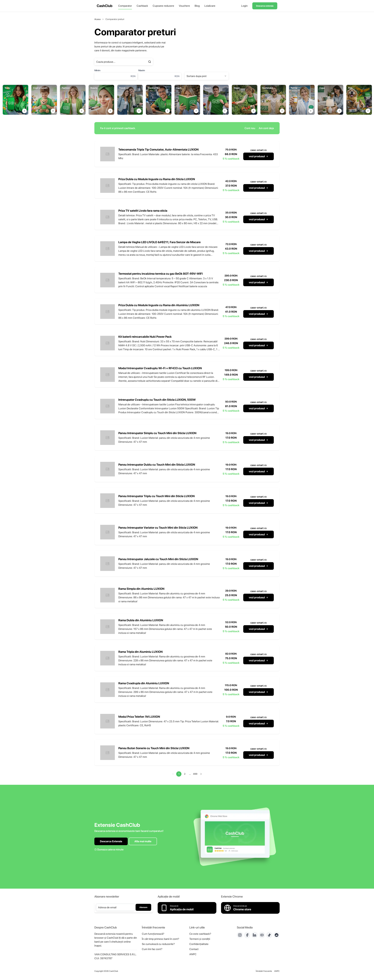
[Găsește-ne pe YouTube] (262, 935)
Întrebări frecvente (264, 971)
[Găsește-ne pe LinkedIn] (254, 935)
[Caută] (150, 62)
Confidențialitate (198, 944)
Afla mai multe (142, 841)
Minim (97, 70)
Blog (197, 5)
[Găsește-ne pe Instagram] (240, 935)
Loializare (209, 5)
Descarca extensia (264, 6)
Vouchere (184, 5)
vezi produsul (257, 156)
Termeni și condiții (199, 938)
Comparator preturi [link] (114, 19)
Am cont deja (266, 128)
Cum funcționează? (153, 933)
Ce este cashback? (200, 933)
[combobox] (206, 76)
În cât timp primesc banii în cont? (160, 938)
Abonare (143, 907)
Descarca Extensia (111, 841)
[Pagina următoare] (201, 774)
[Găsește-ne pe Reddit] (276, 935)
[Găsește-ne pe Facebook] (247, 935)
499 (195, 774)
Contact (194, 949)
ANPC (192, 954)
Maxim (141, 70)
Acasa (97, 19)
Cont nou (250, 128)
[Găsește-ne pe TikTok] (269, 935)
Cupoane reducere (163, 5)
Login (244, 5)
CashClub (104, 6)
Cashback (142, 5)
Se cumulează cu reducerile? (158, 944)
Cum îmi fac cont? (152, 949)
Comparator (125, 5)
